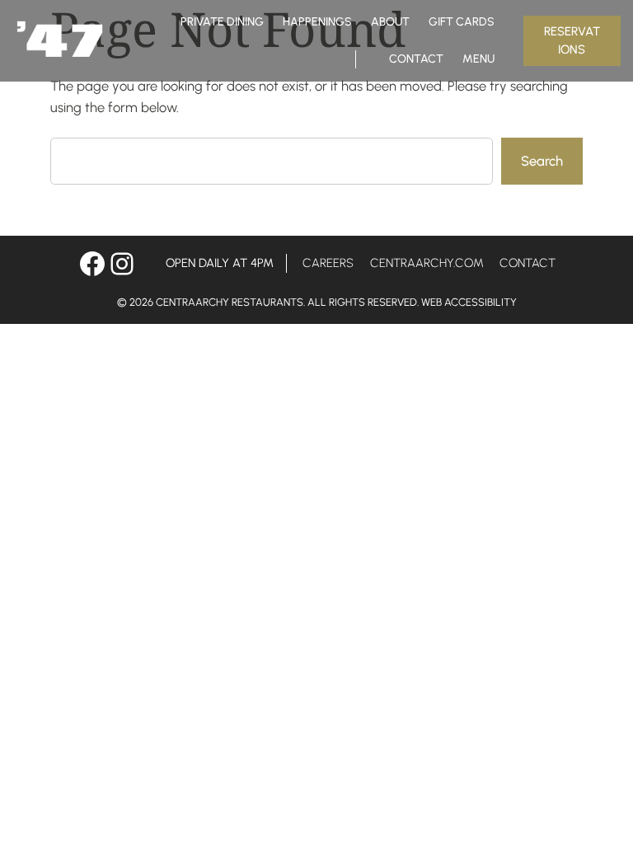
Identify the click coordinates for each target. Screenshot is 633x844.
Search (542, 160)
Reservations (572, 41)
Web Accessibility (469, 302)
